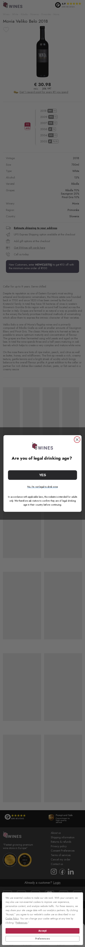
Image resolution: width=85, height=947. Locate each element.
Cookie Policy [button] (12, 918)
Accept (42, 930)
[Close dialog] (77, 440)
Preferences (42, 938)
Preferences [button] (21, 923)
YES (42, 475)
